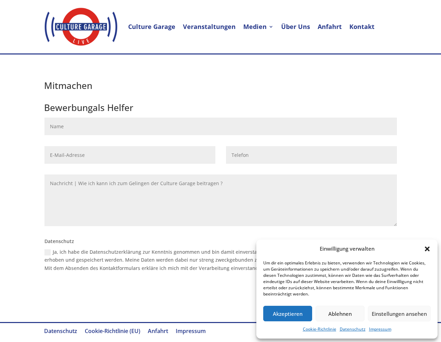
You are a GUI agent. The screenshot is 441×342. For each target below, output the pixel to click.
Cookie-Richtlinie (319, 329)
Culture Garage (151, 26)
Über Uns (295, 26)
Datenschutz (353, 329)
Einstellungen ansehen (399, 313)
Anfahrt (330, 26)
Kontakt (362, 26)
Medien (255, 26)
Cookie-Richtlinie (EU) (112, 332)
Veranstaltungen (209, 26)
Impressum (380, 329)
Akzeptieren (287, 313)
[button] (427, 248)
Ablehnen (340, 313)
